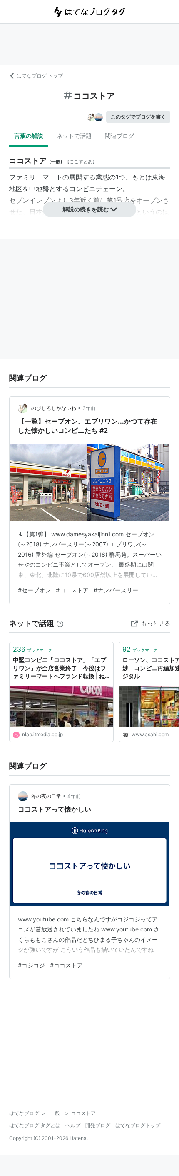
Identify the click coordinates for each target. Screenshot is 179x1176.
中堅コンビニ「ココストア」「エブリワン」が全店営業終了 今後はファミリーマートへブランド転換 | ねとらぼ (59, 668)
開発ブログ (97, 1125)
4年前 (74, 796)
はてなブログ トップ (40, 76)
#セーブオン (34, 590)
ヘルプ (72, 1125)
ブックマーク (32, 649)
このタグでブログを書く (138, 117)
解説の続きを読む (85, 209)
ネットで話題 (74, 135)
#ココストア (72, 590)
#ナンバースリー (116, 590)
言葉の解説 (28, 135)
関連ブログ (119, 135)
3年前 (89, 408)
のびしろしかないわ (53, 408)
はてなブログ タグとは (34, 1125)
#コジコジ (31, 965)
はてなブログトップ (137, 1125)
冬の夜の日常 (46, 796)
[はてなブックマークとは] (60, 623)
